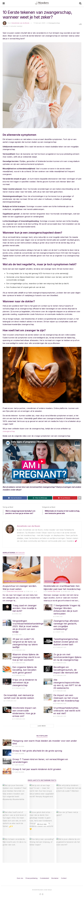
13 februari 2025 (60, 662)
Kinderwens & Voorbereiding (56, 581)
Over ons (20, 878)
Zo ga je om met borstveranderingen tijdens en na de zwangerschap (67, 657)
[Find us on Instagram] (42, 894)
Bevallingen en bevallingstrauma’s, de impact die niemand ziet (65, 670)
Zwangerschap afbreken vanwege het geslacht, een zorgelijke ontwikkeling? (66, 625)
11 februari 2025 (39, 23)
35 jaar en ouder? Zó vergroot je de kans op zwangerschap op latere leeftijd (25, 643)
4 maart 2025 (59, 632)
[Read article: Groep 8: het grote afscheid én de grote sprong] (7, 752)
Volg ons (43, 824)
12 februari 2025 (19, 719)
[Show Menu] (4, 3)
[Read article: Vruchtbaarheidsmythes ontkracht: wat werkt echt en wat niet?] (48, 710)
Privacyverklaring (31, 878)
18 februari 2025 (19, 650)
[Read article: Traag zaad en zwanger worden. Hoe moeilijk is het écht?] (7, 607)
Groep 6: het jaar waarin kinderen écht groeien (36, 769)
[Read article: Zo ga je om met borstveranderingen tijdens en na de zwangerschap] (48, 656)
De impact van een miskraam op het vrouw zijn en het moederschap (66, 698)
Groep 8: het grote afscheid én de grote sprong (37, 750)
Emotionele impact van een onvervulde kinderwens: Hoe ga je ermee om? (24, 712)
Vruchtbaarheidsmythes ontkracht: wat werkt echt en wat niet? (66, 711)
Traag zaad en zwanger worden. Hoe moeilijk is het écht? (24, 608)
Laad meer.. (42, 726)
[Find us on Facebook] (40, 894)
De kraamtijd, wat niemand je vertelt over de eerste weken (19, 696)
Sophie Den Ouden (54, 591)
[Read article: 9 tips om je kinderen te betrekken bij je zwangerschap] (7, 681)
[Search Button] (80, 3)
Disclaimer (55, 878)
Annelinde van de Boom (20, 23)
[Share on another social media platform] (79, 498)
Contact (63, 878)
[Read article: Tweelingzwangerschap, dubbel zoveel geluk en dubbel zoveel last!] (48, 641)
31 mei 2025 (29, 591)
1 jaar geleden (19, 746)
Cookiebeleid (44, 878)
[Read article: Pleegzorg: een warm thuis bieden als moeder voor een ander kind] (7, 743)
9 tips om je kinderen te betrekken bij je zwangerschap (24, 682)
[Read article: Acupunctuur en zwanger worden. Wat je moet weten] (21, 569)
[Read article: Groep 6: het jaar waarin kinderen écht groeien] (7, 771)
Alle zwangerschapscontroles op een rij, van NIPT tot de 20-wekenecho (67, 683)
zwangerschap (9, 431)
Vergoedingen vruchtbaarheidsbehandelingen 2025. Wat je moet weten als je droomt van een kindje (28, 626)
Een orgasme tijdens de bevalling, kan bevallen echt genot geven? (24, 670)
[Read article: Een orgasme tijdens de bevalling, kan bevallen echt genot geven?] (7, 669)
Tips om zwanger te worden (15, 581)
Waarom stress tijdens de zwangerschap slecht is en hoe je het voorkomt (26, 657)
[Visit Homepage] (42, 3)
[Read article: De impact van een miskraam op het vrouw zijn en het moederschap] (48, 697)
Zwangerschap (54, 23)
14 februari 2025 (60, 647)
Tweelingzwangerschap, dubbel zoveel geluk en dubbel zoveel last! (66, 642)
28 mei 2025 (66, 591)
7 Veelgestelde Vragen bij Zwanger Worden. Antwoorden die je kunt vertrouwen (66, 609)
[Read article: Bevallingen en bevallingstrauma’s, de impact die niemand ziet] (48, 669)
